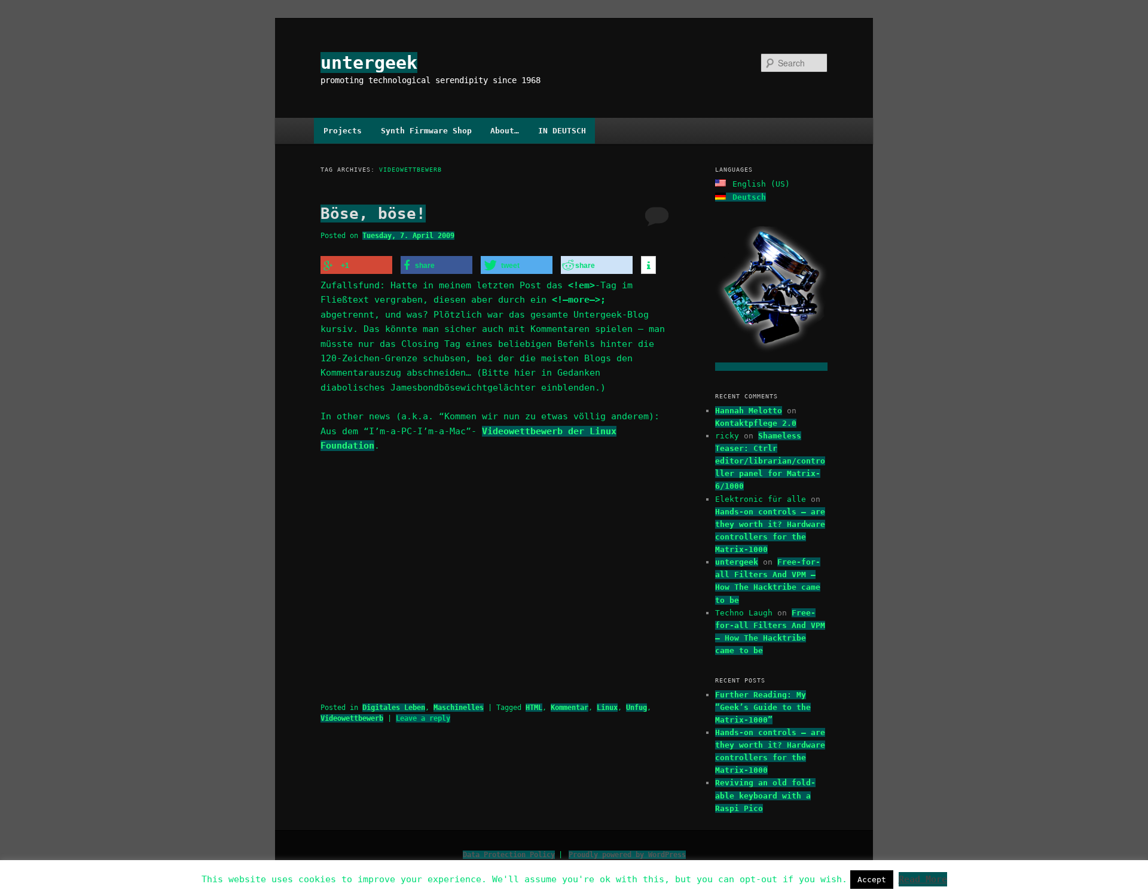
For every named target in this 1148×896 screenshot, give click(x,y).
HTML (534, 707)
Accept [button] (871, 879)
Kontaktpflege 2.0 (755, 423)
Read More (923, 879)
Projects (342, 130)
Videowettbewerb (351, 718)
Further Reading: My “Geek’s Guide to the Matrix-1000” (763, 707)
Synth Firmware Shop (426, 130)
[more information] (648, 266)
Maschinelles (458, 707)
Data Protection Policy (509, 855)
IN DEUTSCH (562, 130)
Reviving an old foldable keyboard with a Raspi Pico (765, 795)
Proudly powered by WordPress (627, 855)
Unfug (636, 707)
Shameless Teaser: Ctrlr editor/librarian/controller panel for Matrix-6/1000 (770, 461)
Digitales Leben (393, 707)
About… (504, 130)
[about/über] (771, 366)
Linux (607, 707)
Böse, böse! (373, 214)
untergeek (368, 62)
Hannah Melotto (748, 410)
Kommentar (569, 707)
